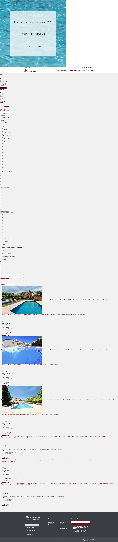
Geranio (4, 468)
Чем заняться (86, 70)
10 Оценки (4, 448)
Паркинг (4, 244)
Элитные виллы (6, 168)
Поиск (1, 74)
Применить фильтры (4, 278)
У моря (4, 165)
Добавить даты (3, 88)
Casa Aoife (4, 445)
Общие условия (63, 520)
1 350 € (5, 433)
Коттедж (5, 122)
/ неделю (9, 333)
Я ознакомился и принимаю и (80, 527)
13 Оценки (4, 495)
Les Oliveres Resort (6, 141)
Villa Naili (4, 492)
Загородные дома (6, 150)
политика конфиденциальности (80, 527)
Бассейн (4, 215)
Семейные (4, 162)
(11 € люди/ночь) (6, 450)
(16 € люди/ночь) (6, 427)
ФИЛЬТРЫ (2, 75)
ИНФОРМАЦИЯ (6, 335)
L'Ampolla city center (6, 135)
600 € (5, 457)
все (4, 115)
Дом (4, 120)
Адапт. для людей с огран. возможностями (12, 247)
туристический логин (85, 67)
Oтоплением (5, 241)
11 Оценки (4, 374)
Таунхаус (5, 124)
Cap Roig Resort (5, 129)
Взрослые (2, 89)
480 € (5, 480)
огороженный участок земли (9, 256)
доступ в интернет (6, 253)
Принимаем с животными (8, 221)
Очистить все (3, 109)
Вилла (4, 119)
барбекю (4, 259)
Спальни (2, 99)
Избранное (92, 67)
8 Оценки (4, 324)
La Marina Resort (6, 132)
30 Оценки (4, 424)
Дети (1, 92)
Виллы (3, 144)
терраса (4, 250)
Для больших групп (6, 147)
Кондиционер (5, 218)
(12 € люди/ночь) (6, 377)
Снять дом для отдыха (62, 70)
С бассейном (5, 159)
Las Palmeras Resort (6, 138)
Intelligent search (4, 81)
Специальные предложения (76, 70)
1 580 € (5, 333)
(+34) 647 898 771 (30, 529)
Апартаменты (6, 117)
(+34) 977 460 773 (30, 527)
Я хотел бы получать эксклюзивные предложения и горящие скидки (79, 531)
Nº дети (1, 96)
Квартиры (4, 153)
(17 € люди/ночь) (6, 327)
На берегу (4, 156)
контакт (92, 70)
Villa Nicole (4, 371)
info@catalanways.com (31, 530)
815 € (5, 383)
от (3, 333)
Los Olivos (4, 421)
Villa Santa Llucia (6, 321)
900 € (5, 504)
